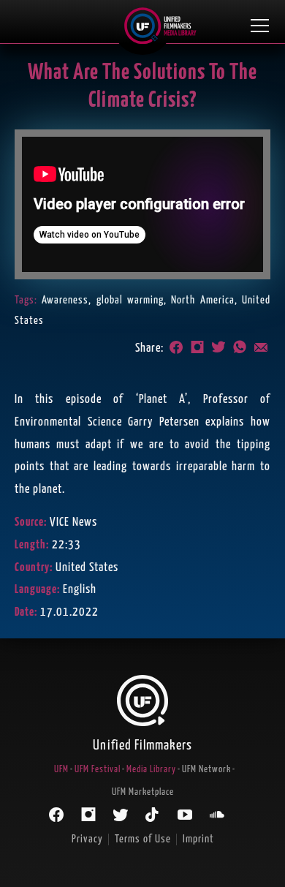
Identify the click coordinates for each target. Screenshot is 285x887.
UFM (61, 769)
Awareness (65, 300)
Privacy (87, 839)
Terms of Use (143, 839)
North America (202, 300)
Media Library (151, 769)
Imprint (198, 839)
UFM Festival (98, 769)
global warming (130, 300)
